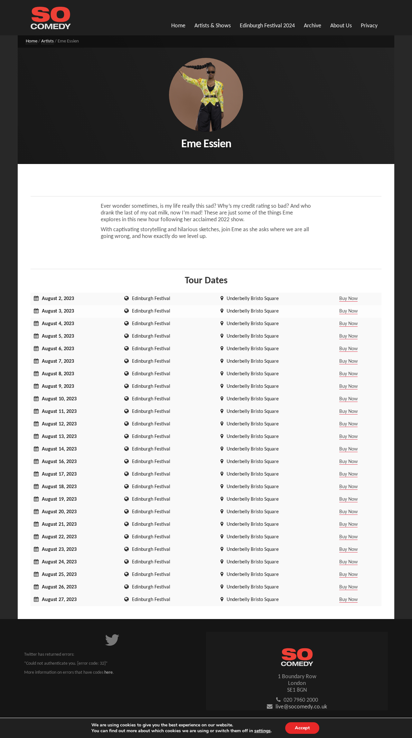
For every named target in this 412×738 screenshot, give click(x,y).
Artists (47, 41)
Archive (312, 26)
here (108, 672)
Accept (302, 728)
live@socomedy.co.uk (301, 707)
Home (178, 26)
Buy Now (348, 298)
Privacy (369, 26)
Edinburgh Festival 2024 (267, 26)
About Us (341, 26)
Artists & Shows (212, 26)
